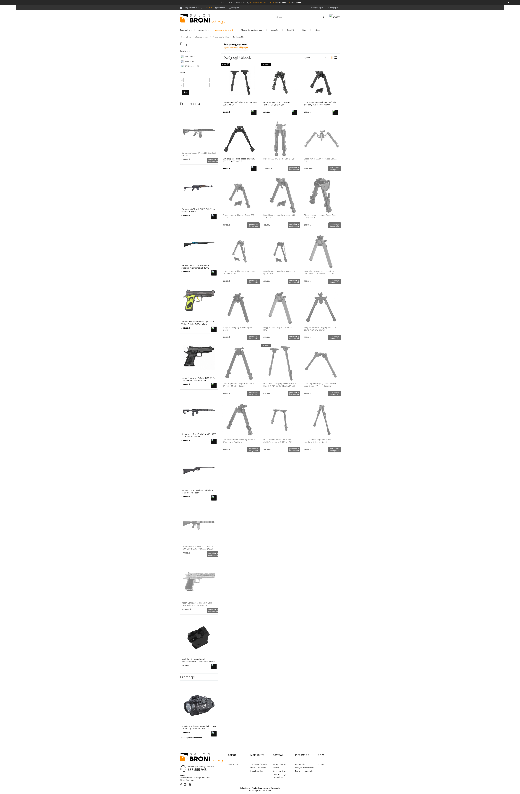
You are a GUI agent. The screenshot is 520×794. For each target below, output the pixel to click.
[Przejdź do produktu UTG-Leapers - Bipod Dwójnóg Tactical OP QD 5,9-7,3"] (280, 82)
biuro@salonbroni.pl (191, 7)
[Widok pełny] (335, 57)
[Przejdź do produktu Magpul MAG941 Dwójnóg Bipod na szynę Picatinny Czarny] (321, 307)
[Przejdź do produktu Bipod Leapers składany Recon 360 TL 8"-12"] (280, 195)
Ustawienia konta (258, 767)
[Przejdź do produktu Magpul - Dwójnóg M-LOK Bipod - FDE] (280, 307)
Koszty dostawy (280, 771)
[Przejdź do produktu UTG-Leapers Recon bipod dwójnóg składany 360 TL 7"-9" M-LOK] (321, 82)
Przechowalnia (257, 771)
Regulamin (300, 764)
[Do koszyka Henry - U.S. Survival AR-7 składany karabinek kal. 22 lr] (214, 498)
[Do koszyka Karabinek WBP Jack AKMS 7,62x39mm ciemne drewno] (214, 216)
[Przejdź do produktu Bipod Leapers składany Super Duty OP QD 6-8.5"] (321, 195)
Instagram (235, 7)
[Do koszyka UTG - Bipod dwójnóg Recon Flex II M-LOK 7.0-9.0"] (254, 112)
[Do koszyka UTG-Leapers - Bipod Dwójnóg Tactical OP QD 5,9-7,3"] (294, 112)
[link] (187, 56)
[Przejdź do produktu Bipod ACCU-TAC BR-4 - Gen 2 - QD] (280, 139)
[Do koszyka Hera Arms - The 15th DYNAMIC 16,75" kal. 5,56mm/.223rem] (214, 441)
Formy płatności (280, 764)
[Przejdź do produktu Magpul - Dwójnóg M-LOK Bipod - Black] (239, 307)
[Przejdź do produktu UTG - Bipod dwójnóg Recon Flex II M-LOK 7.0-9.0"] (239, 82)
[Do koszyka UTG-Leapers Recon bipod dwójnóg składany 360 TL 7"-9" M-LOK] (335, 112)
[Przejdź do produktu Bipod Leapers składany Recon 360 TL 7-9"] (239, 195)
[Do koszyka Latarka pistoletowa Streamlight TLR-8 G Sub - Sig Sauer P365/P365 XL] (214, 734)
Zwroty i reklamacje (304, 771)
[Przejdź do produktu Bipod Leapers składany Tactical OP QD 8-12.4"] (280, 251)
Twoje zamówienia (258, 764)
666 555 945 (207, 7)
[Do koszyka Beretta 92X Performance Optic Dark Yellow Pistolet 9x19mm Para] (214, 329)
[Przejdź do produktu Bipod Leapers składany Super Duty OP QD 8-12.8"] (239, 251)
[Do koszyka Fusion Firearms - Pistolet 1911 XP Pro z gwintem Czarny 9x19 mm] (214, 385)
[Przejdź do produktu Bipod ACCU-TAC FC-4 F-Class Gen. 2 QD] (321, 139)
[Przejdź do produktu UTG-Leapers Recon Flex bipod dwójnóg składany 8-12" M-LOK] (280, 419)
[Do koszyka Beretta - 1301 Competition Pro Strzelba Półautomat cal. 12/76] (214, 273)
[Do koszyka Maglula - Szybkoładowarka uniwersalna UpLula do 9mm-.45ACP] (214, 666)
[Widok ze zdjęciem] (332, 57)
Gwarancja (233, 764)
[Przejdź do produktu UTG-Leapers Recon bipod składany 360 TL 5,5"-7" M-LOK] (239, 139)
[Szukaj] (323, 17)
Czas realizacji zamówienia (279, 775)
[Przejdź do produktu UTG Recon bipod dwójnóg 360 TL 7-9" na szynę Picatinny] (239, 419)
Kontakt (321, 764)
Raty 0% (276, 767)
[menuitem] (187, 30)
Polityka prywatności (304, 767)
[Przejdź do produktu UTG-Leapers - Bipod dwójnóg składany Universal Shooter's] (321, 419)
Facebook (221, 7)
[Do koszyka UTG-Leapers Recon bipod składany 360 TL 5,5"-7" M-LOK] (254, 168)
